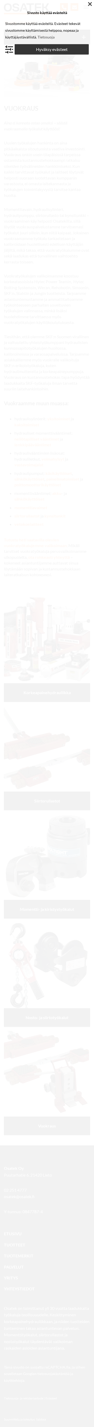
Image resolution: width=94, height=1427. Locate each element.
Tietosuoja (46, 37)
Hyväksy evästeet (52, 49)
